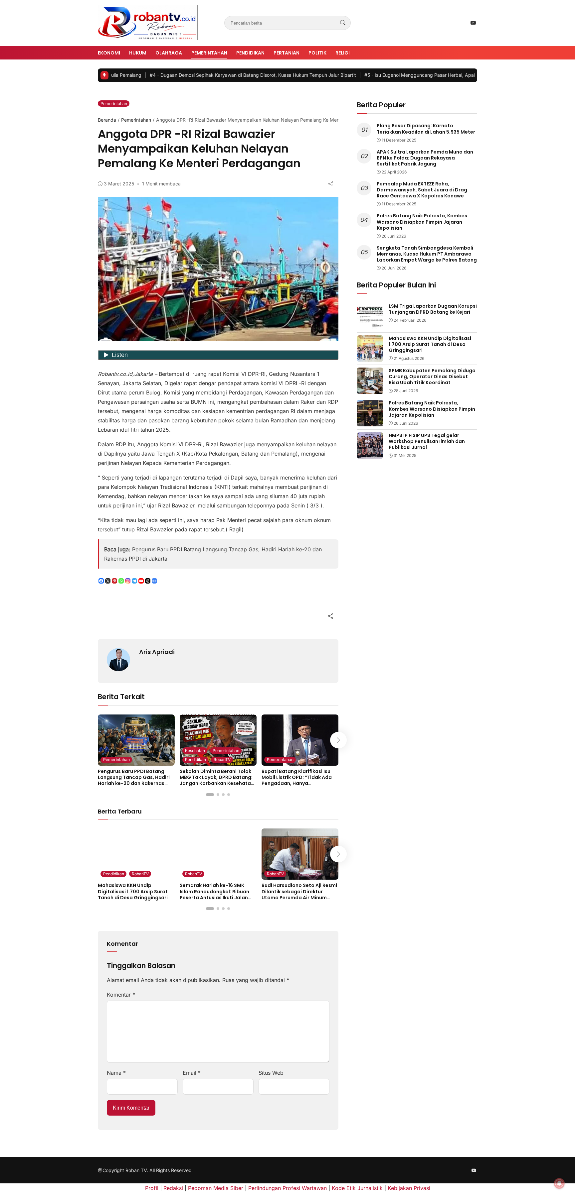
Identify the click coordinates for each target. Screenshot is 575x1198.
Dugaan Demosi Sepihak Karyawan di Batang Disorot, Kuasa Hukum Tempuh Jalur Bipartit (211, 75)
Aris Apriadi (157, 652)
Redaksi (173, 1188)
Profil (151, 1188)
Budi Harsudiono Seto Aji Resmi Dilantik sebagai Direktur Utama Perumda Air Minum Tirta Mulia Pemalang (299, 894)
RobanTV (222, 759)
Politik (317, 53)
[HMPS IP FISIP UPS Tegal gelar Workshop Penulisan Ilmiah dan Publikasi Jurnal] (370, 454)
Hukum (137, 53)
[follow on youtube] (473, 23)
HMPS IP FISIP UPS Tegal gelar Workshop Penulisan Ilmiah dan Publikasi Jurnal (427, 441)
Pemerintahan (209, 53)
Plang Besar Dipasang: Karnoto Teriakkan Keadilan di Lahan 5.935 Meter (426, 128)
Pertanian (286, 53)
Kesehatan (195, 750)
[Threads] (147, 581)
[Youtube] (141, 581)
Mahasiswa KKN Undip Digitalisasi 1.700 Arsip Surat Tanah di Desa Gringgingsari (133, 891)
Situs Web (271, 1072)
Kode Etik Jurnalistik (357, 1188)
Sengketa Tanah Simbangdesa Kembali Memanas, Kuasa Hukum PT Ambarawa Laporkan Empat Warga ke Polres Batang (427, 254)
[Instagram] (127, 581)
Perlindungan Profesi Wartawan (287, 1188)
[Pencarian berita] (342, 23)
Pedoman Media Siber (215, 1188)
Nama (116, 1072)
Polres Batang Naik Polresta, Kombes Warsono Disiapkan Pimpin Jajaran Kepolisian (422, 221)
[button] (210, 794)
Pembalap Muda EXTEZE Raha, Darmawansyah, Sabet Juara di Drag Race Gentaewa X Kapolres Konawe (422, 189)
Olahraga (168, 53)
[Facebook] (101, 581)
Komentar (121, 994)
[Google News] (154, 581)
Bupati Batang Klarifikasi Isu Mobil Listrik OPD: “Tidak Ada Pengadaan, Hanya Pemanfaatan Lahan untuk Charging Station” (297, 783)
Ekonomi (109, 53)
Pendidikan (250, 53)
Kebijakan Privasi (409, 1188)
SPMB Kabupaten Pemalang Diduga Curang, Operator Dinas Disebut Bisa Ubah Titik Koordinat (432, 376)
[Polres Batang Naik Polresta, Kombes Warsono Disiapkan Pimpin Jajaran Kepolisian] (370, 421)
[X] (107, 581)
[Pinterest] (114, 581)
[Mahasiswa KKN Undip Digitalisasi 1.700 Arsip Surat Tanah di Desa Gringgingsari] (370, 357)
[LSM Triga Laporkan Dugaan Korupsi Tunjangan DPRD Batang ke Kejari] (370, 325)
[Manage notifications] (559, 1183)
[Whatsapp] (121, 581)
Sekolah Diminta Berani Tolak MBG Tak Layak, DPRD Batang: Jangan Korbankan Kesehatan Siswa (217, 780)
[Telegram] (134, 581)
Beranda (107, 120)
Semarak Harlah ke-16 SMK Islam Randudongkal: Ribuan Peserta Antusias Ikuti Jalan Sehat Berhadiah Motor (214, 894)
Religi (342, 53)
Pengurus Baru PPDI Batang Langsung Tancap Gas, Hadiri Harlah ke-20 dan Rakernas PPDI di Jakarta (134, 780)
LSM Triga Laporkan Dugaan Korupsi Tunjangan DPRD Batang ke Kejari (433, 309)
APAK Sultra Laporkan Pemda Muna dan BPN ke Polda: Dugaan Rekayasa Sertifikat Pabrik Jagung (425, 158)
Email (192, 1072)
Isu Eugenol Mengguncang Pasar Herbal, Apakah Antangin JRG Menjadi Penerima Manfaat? (428, 75)
